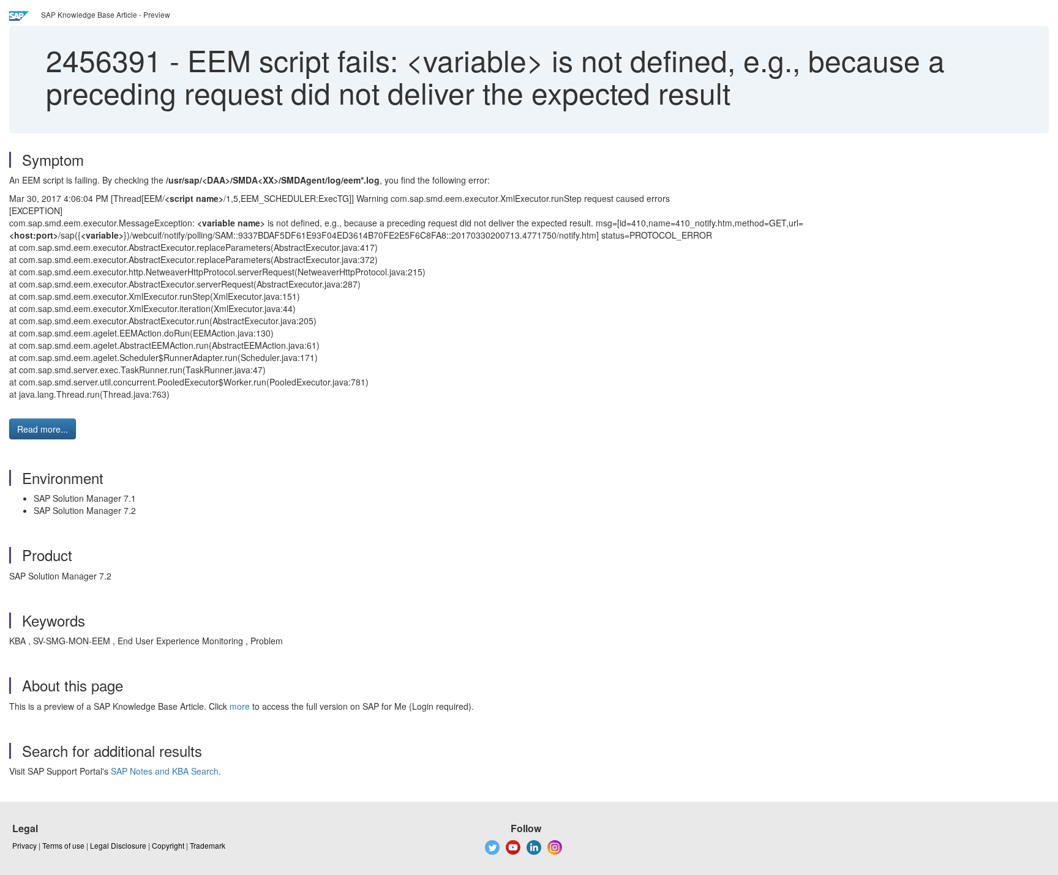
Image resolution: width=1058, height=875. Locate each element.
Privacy (24, 845)
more (240, 706)
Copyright (168, 845)
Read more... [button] (42, 429)
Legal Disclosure (118, 845)
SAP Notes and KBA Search (165, 771)
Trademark (207, 845)
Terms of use (63, 845)
